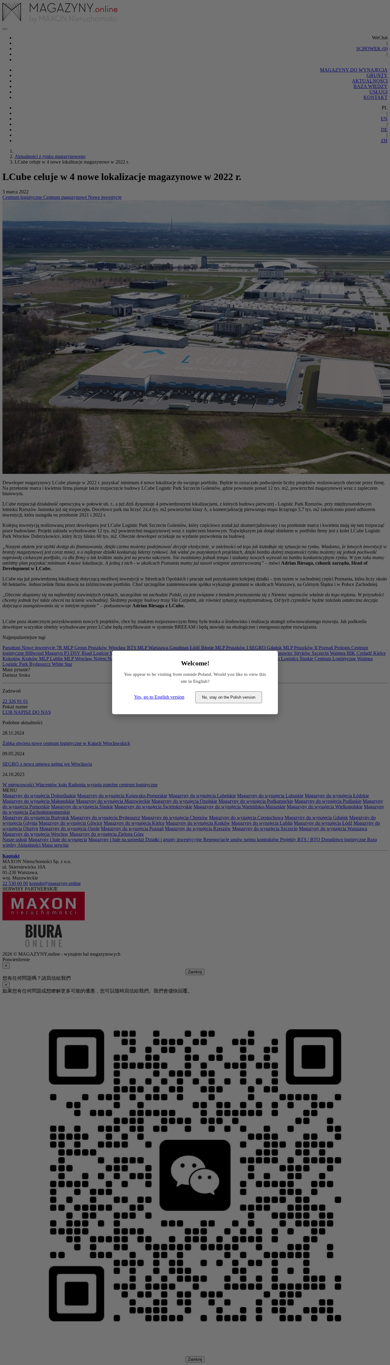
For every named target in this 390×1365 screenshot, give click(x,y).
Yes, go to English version (159, 697)
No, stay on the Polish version (228, 697)
